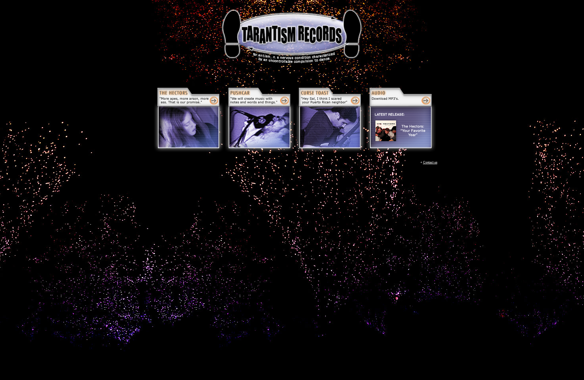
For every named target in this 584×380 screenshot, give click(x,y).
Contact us (430, 162)
